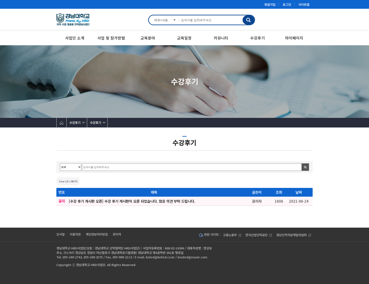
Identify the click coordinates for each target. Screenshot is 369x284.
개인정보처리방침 (97, 234)
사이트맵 (303, 4)
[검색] (305, 167)
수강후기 (257, 38)
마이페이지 (294, 38)
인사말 (60, 234)
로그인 (287, 4)
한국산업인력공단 (256, 235)
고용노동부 (230, 235)
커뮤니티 (221, 38)
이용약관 (75, 234)
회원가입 (269, 4)
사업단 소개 (74, 38)
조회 (279, 192)
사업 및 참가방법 (111, 38)
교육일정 (184, 38)
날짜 (299, 192)
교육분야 (148, 38)
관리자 (117, 234)
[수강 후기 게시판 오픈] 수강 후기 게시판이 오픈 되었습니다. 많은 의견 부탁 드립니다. (132, 201)
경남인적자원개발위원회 (292, 235)
